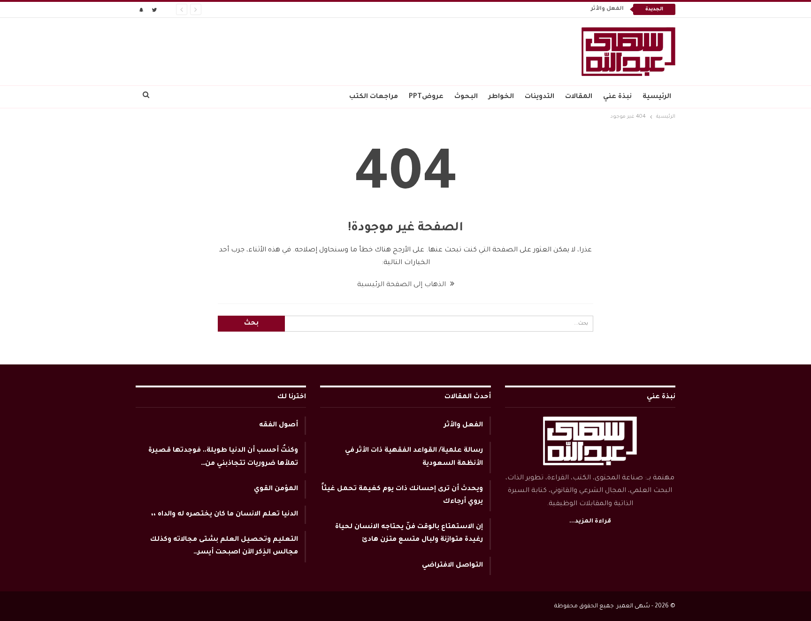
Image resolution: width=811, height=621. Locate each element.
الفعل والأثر (607, 9)
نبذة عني (617, 97)
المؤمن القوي (276, 489)
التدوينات (539, 97)
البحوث (466, 97)
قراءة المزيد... (590, 521)
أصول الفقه (278, 425)
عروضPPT (426, 97)
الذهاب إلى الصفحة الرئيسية (402, 285)
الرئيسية (657, 97)
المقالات (578, 97)
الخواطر (501, 97)
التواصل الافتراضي (452, 565)
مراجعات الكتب (373, 97)
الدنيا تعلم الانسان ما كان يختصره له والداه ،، (224, 514)
